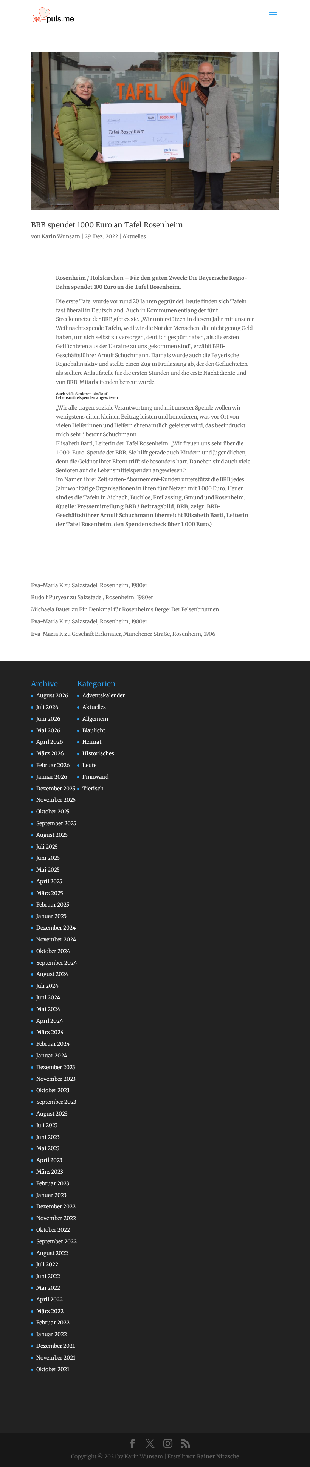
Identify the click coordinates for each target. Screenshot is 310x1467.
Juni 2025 (48, 858)
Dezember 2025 (55, 788)
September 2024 (56, 962)
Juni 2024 (48, 997)
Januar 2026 (51, 776)
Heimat (91, 741)
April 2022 (49, 1299)
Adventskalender (103, 695)
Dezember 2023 (55, 1067)
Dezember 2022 (56, 1206)
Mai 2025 (48, 869)
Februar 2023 (52, 1183)
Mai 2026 (48, 730)
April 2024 (49, 1020)
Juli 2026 (47, 707)
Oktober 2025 (53, 811)
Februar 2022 (53, 1322)
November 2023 (56, 1079)
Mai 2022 (48, 1287)
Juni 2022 (48, 1276)
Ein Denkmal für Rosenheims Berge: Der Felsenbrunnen (149, 609)
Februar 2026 (53, 765)
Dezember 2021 (55, 1346)
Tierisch (93, 788)
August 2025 (52, 835)
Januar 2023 (51, 1195)
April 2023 (49, 1160)
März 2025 (49, 893)
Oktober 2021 (52, 1369)
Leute (89, 765)
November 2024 (56, 939)
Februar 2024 (53, 1043)
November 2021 (55, 1357)
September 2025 (56, 823)
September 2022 (56, 1241)
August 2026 (52, 695)
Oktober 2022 (53, 1229)
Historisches (98, 753)
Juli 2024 (47, 985)
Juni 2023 (48, 1137)
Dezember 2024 (56, 927)
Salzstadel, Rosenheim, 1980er (109, 585)
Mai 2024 (48, 1009)
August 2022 (52, 1253)
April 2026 (49, 741)
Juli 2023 (47, 1125)
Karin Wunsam (61, 236)
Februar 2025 (52, 904)
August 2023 (52, 1113)
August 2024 (52, 974)
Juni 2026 (48, 718)
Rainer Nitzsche (218, 1456)
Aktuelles (134, 236)
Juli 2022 (47, 1264)
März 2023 (49, 1171)
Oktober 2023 (53, 1090)
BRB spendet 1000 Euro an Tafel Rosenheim (107, 224)
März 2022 (50, 1311)
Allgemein (95, 718)
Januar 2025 (51, 916)
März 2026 (50, 753)
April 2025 (49, 881)
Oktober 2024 (53, 951)
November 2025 (56, 799)
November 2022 (56, 1218)
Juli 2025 (47, 846)
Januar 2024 (51, 1055)
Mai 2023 (48, 1148)
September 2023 (56, 1102)
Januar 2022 (51, 1334)
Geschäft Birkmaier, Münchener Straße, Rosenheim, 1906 (143, 634)
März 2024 (50, 1032)
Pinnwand (95, 776)
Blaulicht (93, 730)
